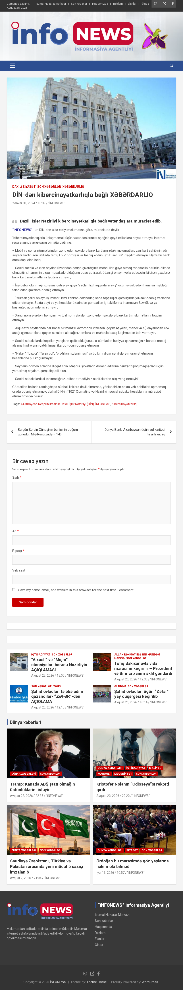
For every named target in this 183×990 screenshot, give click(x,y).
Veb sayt (18, 570)
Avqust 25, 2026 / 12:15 (47, 707)
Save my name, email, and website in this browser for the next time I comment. (76, 590)
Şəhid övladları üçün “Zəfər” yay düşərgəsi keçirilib (141, 694)
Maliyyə (155, 768)
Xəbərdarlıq (73, 186)
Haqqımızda (100, 3)
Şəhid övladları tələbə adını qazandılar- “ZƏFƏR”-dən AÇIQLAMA (57, 696)
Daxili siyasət (24, 186)
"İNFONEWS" (57, 203)
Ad (15, 531)
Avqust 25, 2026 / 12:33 (131, 679)
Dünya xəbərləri (25, 722)
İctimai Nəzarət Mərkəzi (50, 3)
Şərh (16, 478)
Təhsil (58, 686)
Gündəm (154, 654)
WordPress (150, 982)
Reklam (118, 3)
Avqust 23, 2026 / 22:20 (113, 796)
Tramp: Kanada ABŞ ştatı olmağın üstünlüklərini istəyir (42, 787)
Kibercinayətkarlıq (124, 404)
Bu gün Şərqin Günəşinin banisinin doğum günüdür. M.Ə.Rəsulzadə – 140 (48, 432)
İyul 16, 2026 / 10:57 (110, 872)
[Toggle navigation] (13, 66)
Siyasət (132, 850)
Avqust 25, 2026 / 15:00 (47, 675)
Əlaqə (145, 3)
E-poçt (18, 551)
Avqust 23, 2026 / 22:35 (26, 796)
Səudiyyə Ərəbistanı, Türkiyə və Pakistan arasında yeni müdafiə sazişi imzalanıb (46, 866)
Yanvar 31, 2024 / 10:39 (29, 203)
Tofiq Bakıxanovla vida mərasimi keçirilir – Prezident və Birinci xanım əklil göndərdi (143, 668)
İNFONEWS (102, 404)
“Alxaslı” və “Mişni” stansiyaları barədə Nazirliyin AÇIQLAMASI (59, 664)
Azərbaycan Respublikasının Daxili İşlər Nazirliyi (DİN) (57, 404)
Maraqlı (104, 773)
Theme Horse (97, 982)
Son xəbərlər (79, 3)
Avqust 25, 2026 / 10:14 (131, 702)
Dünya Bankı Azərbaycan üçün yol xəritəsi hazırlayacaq (135, 432)
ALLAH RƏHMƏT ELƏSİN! (130, 654)
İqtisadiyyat (40, 654)
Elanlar (132, 3)
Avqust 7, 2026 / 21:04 (26, 878)
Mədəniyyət (123, 773)
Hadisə (119, 658)
